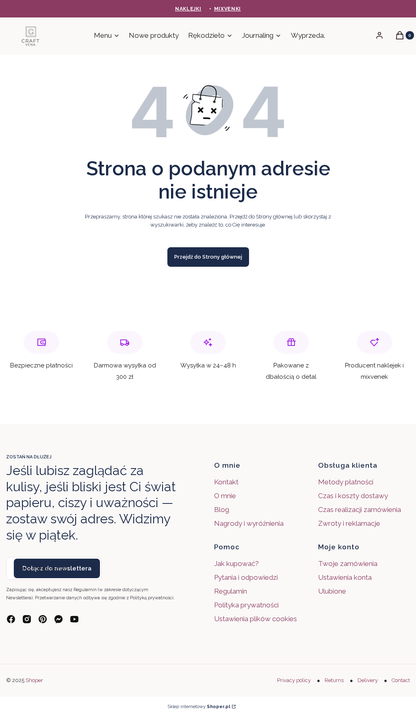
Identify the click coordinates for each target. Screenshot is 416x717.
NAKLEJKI (188, 9)
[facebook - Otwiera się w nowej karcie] (11, 619)
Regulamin (230, 591)
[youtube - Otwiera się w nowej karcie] (74, 619)
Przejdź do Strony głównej (208, 257)
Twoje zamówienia (347, 563)
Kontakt (226, 482)
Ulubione (332, 591)
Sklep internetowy (198, 706)
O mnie (225, 496)
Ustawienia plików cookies (256, 619)
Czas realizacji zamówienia (359, 509)
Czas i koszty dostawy (353, 496)
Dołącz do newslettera (56, 568)
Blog (221, 509)
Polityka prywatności (246, 605)
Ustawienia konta (345, 577)
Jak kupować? (236, 563)
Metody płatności (345, 482)
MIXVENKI (227, 9)
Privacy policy (294, 680)
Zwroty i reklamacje (349, 523)
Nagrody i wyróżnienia (249, 523)
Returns (334, 680)
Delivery (368, 680)
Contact (401, 680)
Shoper (34, 680)
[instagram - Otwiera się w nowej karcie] (27, 619)
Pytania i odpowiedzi (246, 577)
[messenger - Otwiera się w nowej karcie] (58, 619)
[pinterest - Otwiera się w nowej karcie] (43, 619)
